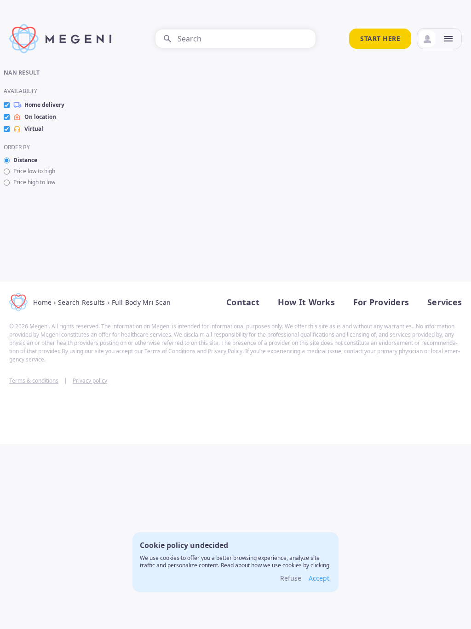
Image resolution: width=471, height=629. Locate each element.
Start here (380, 38)
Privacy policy (90, 380)
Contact (242, 302)
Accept (319, 578)
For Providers (381, 302)
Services (444, 302)
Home (42, 302)
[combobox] (235, 38)
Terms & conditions (33, 380)
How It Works (306, 302)
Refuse (290, 578)
